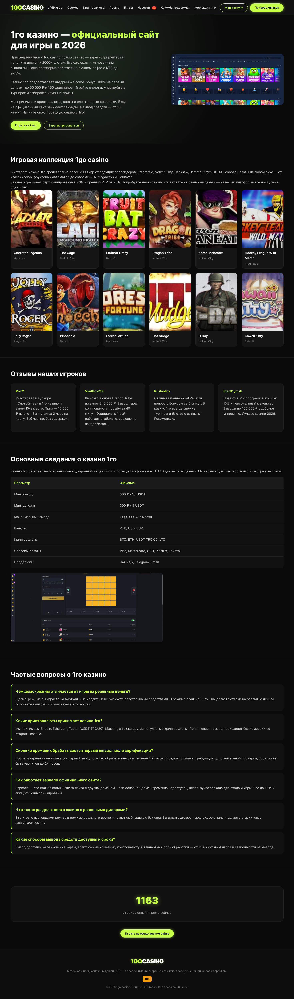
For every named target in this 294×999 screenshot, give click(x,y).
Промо (114, 7)
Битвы (128, 7)
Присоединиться (267, 7)
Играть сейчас (25, 125)
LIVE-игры (55, 7)
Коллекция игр (205, 7)
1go (27, 7)
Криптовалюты (94, 7)
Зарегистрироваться (64, 125)
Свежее (72, 7)
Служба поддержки (175, 7)
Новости (146, 7)
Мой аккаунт (234, 7)
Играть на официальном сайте (147, 933)
